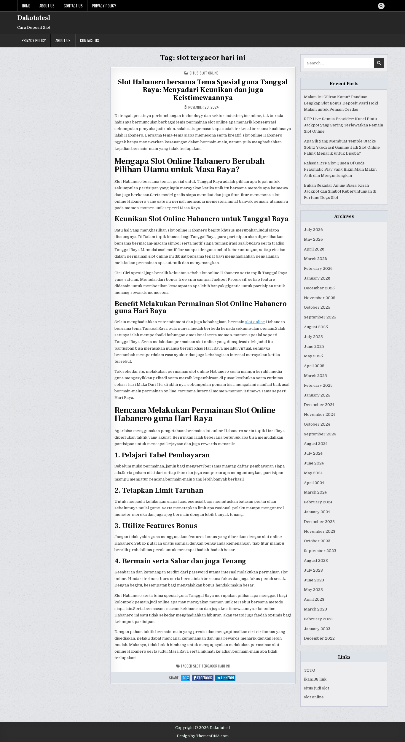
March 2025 (315, 375)
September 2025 (320, 317)
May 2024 (313, 473)
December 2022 (319, 638)
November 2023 (319, 531)
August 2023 (316, 560)
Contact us (73, 6)
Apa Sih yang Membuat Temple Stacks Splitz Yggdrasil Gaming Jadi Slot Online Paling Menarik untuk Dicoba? (342, 147)
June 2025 (314, 346)
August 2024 (316, 443)
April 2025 (314, 366)
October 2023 (317, 541)
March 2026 (315, 258)
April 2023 (314, 599)
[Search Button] (381, 6)
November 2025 (319, 298)
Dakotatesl (33, 18)
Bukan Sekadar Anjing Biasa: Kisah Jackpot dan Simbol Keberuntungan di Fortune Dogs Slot (340, 191)
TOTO (309, 670)
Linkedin (228, 678)
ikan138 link (315, 679)
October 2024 (317, 424)
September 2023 (320, 550)
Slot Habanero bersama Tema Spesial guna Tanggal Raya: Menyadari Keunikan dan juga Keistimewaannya (203, 89)
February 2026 (318, 268)
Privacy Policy (104, 6)
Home (26, 6)
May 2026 (313, 239)
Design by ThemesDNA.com (203, 736)
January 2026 (317, 278)
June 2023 (314, 580)
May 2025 (313, 356)
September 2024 (320, 434)
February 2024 (318, 502)
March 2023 (315, 609)
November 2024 (319, 414)
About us (47, 6)
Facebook (205, 678)
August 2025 (316, 327)
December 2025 (319, 288)
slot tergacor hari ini (211, 665)
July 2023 (313, 570)
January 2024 (317, 512)
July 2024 (313, 453)
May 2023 (313, 589)
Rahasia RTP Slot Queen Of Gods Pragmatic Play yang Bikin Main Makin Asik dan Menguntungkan (340, 169)
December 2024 (319, 404)
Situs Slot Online (203, 72)
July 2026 (313, 229)
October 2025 (317, 307)
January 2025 (317, 395)
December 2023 (319, 521)
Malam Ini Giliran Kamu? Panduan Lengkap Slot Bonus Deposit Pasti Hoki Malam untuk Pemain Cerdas (341, 103)
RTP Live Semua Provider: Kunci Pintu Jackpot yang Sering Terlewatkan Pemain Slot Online (343, 125)
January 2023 (317, 629)
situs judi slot (316, 688)
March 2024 (315, 492)
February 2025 (318, 385)
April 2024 (314, 483)
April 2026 (314, 249)
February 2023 (318, 619)
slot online (255, 322)
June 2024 (314, 463)
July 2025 (313, 336)
